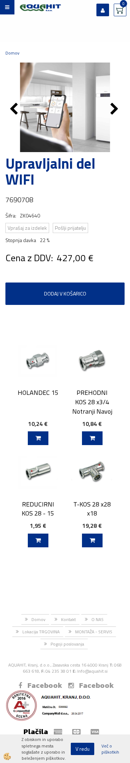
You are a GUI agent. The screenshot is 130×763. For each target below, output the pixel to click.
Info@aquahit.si (92, 671)
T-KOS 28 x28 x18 (92, 508)
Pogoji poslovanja (67, 644)
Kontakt (68, 619)
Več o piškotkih (110, 749)
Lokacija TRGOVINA (41, 631)
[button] (115, 109)
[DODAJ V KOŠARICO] (38, 438)
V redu (82, 749)
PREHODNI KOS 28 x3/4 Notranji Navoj (92, 402)
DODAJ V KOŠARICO (65, 293)
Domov (12, 52)
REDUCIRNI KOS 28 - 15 (38, 508)
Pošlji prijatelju (70, 228)
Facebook (44, 685)
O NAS (97, 619)
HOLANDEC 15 (38, 392)
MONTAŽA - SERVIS (93, 631)
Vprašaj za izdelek (27, 228)
